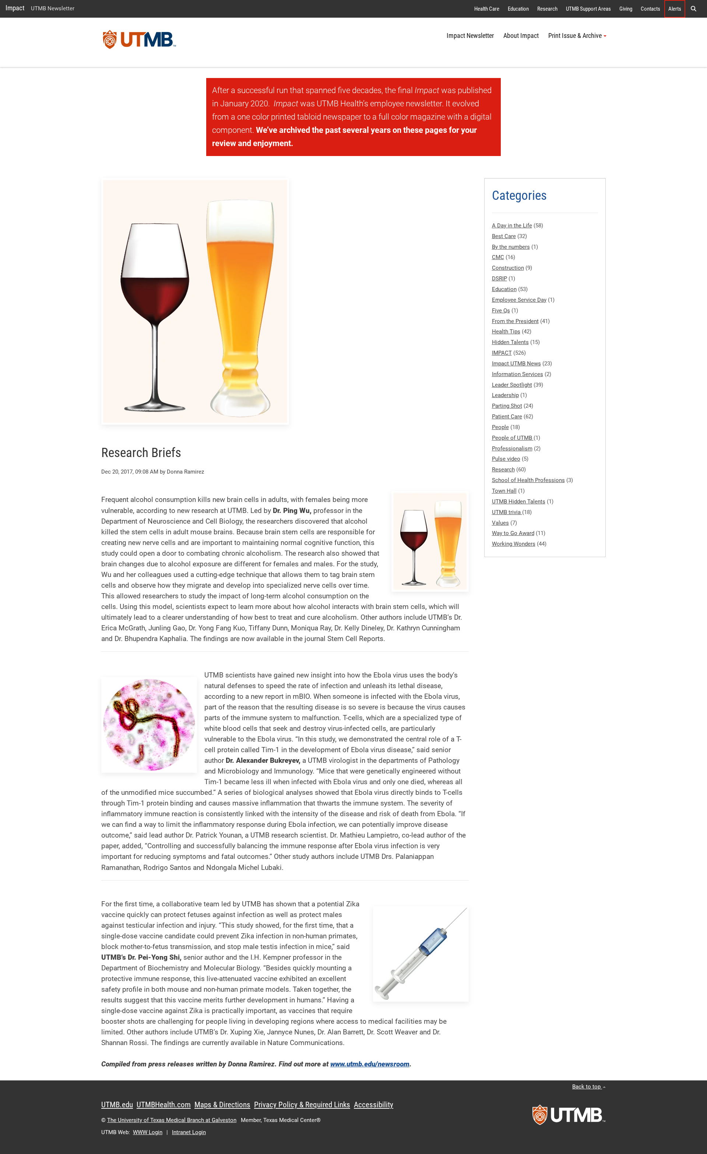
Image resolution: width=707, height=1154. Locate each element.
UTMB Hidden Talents (518, 501)
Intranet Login (189, 1132)
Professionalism (512, 448)
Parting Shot (507, 406)
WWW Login (147, 1132)
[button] (693, 9)
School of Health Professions (528, 480)
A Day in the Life (512, 225)
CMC (498, 257)
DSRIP (499, 278)
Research (547, 9)
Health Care (486, 9)
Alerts (674, 9)
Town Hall (504, 491)
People (500, 427)
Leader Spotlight (512, 385)
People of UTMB (513, 438)
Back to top (587, 1086)
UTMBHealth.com (164, 1104)
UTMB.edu (117, 1104)
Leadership (505, 395)
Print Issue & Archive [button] (575, 36)
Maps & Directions (222, 1104)
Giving (625, 9)
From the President (515, 321)
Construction (508, 268)
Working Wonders (513, 544)
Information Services (517, 374)
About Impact (521, 36)
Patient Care (507, 416)
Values (500, 523)
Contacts (650, 9)
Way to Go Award (513, 533)
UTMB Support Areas (588, 9)
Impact (15, 8)
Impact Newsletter (470, 36)
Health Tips (506, 331)
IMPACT (502, 353)
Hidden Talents (510, 342)
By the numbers (511, 247)
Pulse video (506, 459)
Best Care (504, 236)
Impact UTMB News (516, 363)
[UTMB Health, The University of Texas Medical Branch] (569, 1117)
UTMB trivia (507, 512)
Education (518, 9)
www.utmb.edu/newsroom (369, 1064)
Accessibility (373, 1104)
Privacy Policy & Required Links (302, 1104)
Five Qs (501, 310)
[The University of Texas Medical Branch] (139, 42)
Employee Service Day (519, 300)
